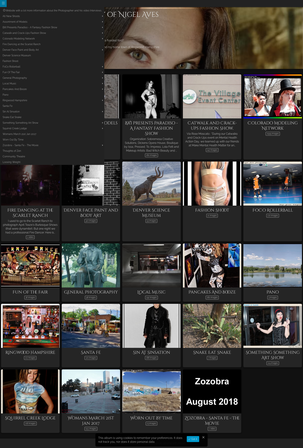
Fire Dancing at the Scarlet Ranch (22, 44)
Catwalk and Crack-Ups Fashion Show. (24, 33)
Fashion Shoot (10, 61)
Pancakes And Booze (15, 89)
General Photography (15, 77)
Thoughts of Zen (12, 150)
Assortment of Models (15, 21)
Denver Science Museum (17, 55)
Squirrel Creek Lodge (15, 128)
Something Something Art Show (20, 122)
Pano (5, 94)
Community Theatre (14, 156)
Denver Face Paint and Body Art (21, 49)
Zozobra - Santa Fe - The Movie (20, 145)
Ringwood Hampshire (15, 100)
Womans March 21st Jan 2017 (19, 134)
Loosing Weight (11, 162)
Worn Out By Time (13, 139)
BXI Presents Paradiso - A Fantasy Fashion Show (30, 27)
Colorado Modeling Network (19, 38)
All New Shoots (11, 16)
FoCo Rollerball (11, 66)
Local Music (9, 83)
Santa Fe (7, 106)
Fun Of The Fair (11, 72)
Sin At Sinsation (11, 111)
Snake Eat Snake (12, 117)
